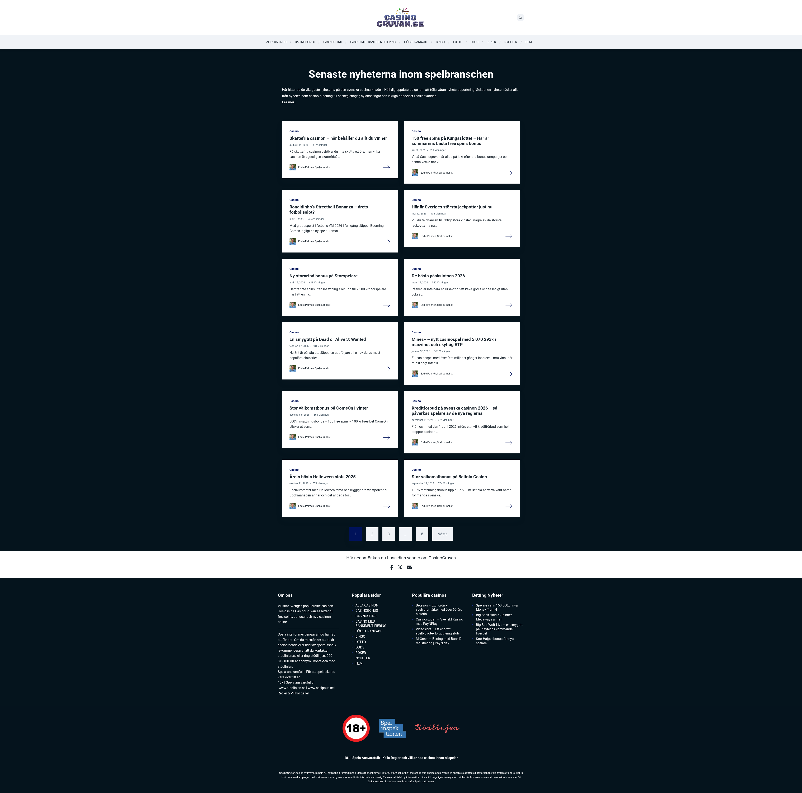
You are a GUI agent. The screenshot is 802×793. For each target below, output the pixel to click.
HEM (528, 42)
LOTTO (457, 42)
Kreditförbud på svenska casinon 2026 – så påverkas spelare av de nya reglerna (454, 411)
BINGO (440, 42)
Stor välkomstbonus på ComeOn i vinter (328, 408)
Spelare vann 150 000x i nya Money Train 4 (497, 607)
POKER (491, 42)
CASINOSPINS (332, 42)
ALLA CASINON (276, 42)
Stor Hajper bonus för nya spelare (495, 641)
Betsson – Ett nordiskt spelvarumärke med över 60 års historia (439, 609)
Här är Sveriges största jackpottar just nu (452, 206)
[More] (386, 167)
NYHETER (510, 42)
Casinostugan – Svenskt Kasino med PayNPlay (439, 621)
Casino (294, 131)
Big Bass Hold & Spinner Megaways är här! (494, 617)
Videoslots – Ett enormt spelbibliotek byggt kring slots (438, 631)
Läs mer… (289, 102)
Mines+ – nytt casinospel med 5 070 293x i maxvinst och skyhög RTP (454, 342)
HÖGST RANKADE (416, 42)
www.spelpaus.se (321, 688)
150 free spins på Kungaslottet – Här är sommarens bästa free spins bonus (450, 141)
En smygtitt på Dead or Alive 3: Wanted (327, 339)
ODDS (474, 42)
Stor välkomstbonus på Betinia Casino (449, 476)
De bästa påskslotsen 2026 (438, 275)
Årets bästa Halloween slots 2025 (322, 476)
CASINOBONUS (305, 42)
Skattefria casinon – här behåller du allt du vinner (338, 138)
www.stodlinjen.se (292, 688)
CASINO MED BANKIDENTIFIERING (373, 42)
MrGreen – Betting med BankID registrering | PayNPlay (439, 641)
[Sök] (520, 17)
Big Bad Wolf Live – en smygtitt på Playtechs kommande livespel (499, 629)
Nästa (443, 534)
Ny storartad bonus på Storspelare (323, 275)
